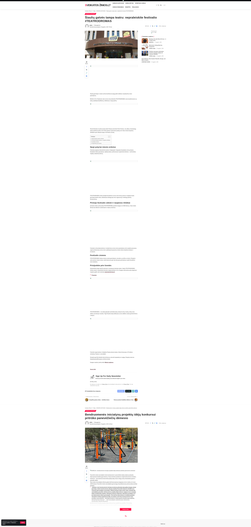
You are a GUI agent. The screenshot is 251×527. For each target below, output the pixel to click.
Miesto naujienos (109, 362)
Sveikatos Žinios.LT (97, 5)
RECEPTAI (151, 42)
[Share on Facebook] (151, 26)
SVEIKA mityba (152, 48)
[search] (158, 5)
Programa (94, 275)
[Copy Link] (155, 26)
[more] (156, 5)
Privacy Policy (126, 384)
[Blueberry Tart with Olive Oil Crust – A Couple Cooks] (145, 40)
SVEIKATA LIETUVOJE (90, 13)
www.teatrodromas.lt (110, 272)
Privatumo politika (6, 522)
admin (91, 25)
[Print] (157, 26)
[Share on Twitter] (153, 26)
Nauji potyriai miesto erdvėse (98, 138)
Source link (93, 369)
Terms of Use (104, 384)
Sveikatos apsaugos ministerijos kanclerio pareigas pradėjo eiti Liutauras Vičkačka (156, 53)
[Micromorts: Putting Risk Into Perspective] (145, 47)
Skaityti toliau (125, 509)
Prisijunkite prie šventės (97, 143)
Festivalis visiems (95, 141)
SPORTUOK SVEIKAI (146, 61)
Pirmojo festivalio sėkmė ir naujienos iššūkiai (101, 140)
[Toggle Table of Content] (108, 137)
